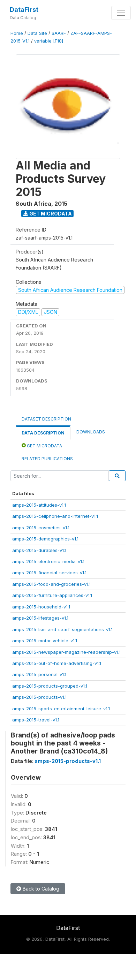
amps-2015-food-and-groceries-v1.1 (51, 584)
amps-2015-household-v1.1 (41, 607)
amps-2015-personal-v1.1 (39, 674)
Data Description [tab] (43, 433)
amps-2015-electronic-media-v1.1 (48, 561)
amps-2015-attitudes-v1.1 (39, 505)
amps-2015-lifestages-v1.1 (40, 618)
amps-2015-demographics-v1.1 (45, 539)
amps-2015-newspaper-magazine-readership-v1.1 (66, 652)
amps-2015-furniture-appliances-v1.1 (52, 595)
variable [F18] (48, 41)
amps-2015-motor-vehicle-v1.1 (44, 640)
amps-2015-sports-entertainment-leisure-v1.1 (61, 708)
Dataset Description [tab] (46, 419)
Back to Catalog (40, 889)
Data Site (37, 33)
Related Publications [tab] (47, 458)
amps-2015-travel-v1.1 (35, 719)
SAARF (59, 33)
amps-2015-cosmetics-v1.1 (40, 527)
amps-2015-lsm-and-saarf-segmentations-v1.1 (62, 629)
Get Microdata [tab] (44, 445)
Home (16, 33)
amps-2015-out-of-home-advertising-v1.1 (56, 663)
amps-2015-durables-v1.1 (39, 550)
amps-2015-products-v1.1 (39, 697)
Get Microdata (50, 214)
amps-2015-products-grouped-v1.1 (49, 686)
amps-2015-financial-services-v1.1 (49, 572)
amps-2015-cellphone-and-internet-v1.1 (55, 516)
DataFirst (24, 9)
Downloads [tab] (90, 431)
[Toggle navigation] (121, 13)
